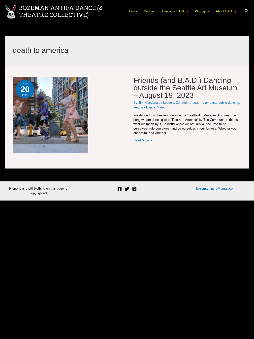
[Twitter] (127, 189)
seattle (138, 107)
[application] (186, 11)
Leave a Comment (176, 102)
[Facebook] (119, 189)
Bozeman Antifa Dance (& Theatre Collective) (61, 11)
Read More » (142, 140)
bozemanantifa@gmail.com (215, 188)
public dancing (229, 102)
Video (161, 107)
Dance (150, 107)
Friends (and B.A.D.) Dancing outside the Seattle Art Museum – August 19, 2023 (185, 87)
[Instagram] (134, 189)
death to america (204, 102)
